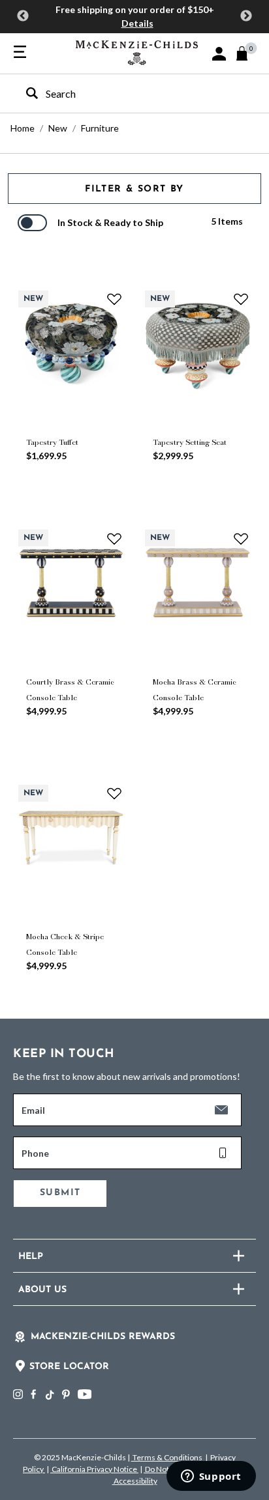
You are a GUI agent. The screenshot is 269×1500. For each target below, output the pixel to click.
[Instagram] (18, 1394)
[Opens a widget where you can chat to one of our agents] (211, 1477)
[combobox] (123, 93)
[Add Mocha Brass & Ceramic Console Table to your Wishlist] (240, 538)
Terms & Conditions (167, 1457)
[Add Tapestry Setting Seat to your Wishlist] (240, 299)
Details (137, 23)
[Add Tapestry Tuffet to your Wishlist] (114, 299)
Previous (22, 16)
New (57, 128)
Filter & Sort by (134, 189)
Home (22, 128)
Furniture (100, 128)
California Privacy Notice (94, 1469)
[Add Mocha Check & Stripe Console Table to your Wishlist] (114, 793)
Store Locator (69, 1367)
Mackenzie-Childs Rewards (103, 1337)
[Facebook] (33, 1394)
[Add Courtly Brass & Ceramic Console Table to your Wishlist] (114, 538)
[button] (219, 54)
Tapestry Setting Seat (190, 442)
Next (246, 16)
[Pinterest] (66, 1394)
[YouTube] (84, 1394)
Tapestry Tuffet (52, 442)
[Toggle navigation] (20, 52)
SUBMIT (60, 1193)
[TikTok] (49, 1395)
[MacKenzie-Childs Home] (137, 51)
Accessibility (134, 1481)
